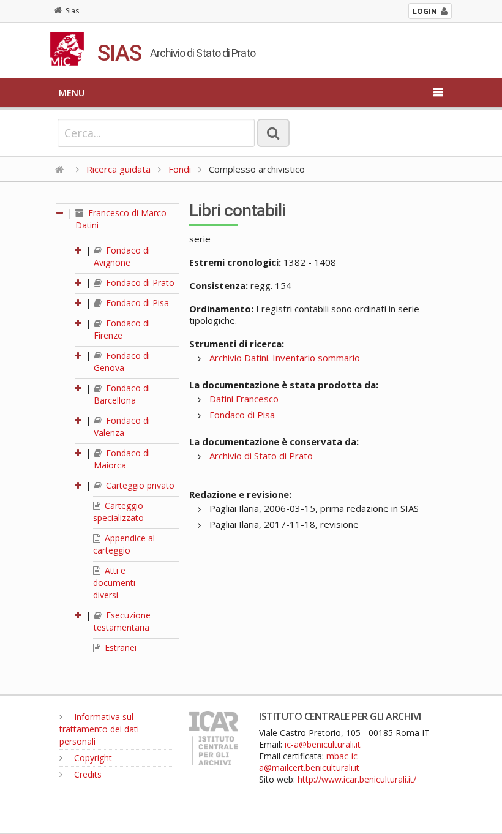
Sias (72, 11)
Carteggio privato (138, 485)
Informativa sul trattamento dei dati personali (99, 729)
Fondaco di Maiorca (122, 459)
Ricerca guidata (118, 169)
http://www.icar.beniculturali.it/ (357, 779)
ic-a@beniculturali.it (323, 744)
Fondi (179, 169)
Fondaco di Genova (122, 362)
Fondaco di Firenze (122, 329)
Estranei (119, 647)
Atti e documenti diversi (114, 583)
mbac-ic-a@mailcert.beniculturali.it (310, 761)
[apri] (79, 250)
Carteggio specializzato (118, 512)
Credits (87, 774)
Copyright (92, 758)
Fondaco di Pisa (136, 303)
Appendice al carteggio (124, 544)
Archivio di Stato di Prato (261, 455)
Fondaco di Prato (138, 282)
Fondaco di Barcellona (122, 394)
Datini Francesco (244, 399)
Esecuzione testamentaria (122, 621)
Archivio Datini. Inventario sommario (284, 357)
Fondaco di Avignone (122, 256)
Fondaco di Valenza (122, 426)
